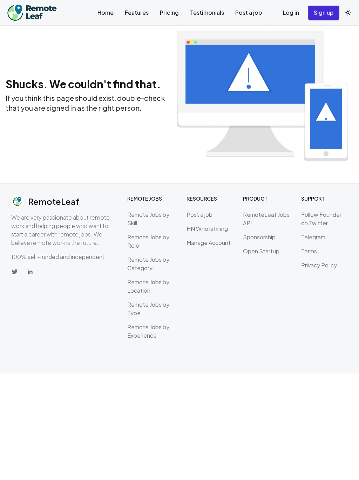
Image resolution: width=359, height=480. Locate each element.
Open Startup (261, 251)
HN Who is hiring (207, 228)
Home (105, 12)
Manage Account (209, 242)
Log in (291, 12)
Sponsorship (259, 237)
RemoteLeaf (53, 201)
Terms (309, 251)
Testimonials (207, 12)
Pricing (169, 12)
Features (137, 12)
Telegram (313, 237)
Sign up (323, 12)
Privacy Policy (319, 265)
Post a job (248, 12)
